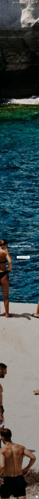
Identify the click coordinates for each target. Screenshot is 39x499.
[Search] (34, 2)
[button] (12, 257)
